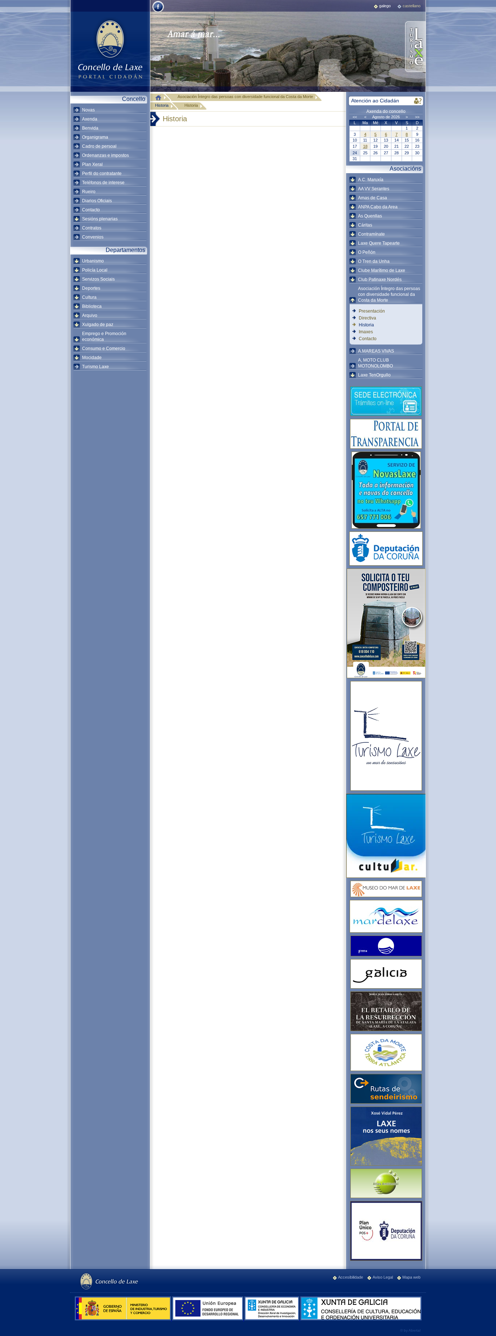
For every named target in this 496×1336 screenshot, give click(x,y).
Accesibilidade (350, 1277)
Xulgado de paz (97, 324)
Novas (88, 110)
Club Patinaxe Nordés (380, 279)
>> (417, 117)
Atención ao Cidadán (375, 100)
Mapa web (411, 1277)
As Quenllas (370, 216)
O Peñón (366, 252)
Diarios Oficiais (97, 200)
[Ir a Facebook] (158, 11)
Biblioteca (92, 306)
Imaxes (366, 331)
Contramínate (371, 234)
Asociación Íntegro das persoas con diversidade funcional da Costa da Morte (389, 294)
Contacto (91, 209)
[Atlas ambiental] (386, 1183)
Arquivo (89, 315)
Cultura (89, 297)
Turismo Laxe (95, 366)
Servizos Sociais (98, 279)
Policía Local (94, 270)
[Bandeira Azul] (386, 946)
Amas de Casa (372, 197)
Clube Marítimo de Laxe (381, 270)
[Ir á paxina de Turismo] (415, 47)
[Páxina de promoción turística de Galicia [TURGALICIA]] (386, 974)
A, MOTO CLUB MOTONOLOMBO (375, 363)
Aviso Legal (383, 1277)
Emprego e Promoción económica (104, 336)
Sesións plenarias (100, 218)
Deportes (91, 288)
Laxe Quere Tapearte (379, 243)
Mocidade (92, 357)
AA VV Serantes (373, 188)
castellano (411, 6)
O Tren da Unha (374, 261)
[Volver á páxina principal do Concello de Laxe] (110, 49)
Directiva (367, 318)
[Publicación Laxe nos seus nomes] (386, 1136)
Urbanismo (93, 261)
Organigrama (95, 137)
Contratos (91, 228)
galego (385, 6)
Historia (161, 105)
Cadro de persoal (99, 146)
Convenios (92, 237)
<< (355, 117)
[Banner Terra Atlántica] (386, 1052)
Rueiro (88, 191)
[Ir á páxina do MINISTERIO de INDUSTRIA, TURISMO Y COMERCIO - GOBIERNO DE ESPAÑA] (123, 1318)
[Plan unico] (386, 1231)
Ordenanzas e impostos (105, 155)
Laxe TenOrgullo (374, 375)
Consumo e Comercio (103, 348)
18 (365, 146)
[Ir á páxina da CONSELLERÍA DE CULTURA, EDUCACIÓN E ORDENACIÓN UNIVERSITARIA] (361, 1318)
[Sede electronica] (386, 401)
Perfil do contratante (102, 173)
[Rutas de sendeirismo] (386, 1089)
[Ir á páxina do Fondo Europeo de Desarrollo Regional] (208, 1318)
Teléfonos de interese (103, 182)
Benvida (90, 128)
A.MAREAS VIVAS (376, 351)
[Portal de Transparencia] (386, 434)
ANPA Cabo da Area (378, 206)
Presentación (372, 311)
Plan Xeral (92, 164)
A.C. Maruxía (370, 179)
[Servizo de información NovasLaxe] (386, 490)
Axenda (89, 119)
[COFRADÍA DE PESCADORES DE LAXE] (386, 916)
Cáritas (365, 225)
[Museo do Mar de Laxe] (386, 889)
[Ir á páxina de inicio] (160, 97)
